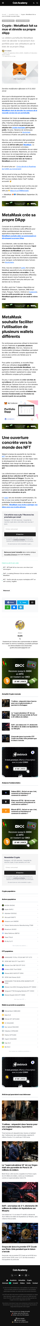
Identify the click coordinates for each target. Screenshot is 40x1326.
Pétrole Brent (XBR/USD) (12, 1011)
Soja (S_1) (8, 1043)
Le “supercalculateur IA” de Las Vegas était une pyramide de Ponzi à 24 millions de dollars (24, 715)
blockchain (26, 132)
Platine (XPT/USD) (10, 1035)
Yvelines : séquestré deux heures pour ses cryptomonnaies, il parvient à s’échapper (24, 703)
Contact (35, 1283)
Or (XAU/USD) (9, 1023)
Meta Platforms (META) (12, 933)
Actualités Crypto (13, 14)
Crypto (29, 1280)
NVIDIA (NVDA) (10, 905)
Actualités (21, 1280)
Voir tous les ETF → (20, 999)
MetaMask (27, 145)
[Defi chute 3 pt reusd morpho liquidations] (6, 727)
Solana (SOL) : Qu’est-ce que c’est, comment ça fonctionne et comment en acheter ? (24, 793)
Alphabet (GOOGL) (11, 913)
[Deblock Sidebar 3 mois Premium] (20, 762)
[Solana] (6, 792)
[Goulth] (20, 625)
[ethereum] (6, 801)
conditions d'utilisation (19, 539)
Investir (15, 1283)
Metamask (6, 590)
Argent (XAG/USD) (11, 1039)
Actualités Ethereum (23, 20)
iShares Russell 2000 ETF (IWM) (15, 995)
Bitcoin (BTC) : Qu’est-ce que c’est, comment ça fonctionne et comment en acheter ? (24, 811)
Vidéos (22, 1283)
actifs (23, 268)
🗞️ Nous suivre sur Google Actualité (20, 1311)
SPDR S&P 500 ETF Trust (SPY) (15, 961)
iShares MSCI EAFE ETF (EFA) (14, 973)
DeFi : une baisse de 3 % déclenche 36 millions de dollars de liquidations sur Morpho (24, 727)
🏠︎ (7, 1280)
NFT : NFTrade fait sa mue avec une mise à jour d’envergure (18, 568)
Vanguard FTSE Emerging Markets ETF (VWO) (19, 991)
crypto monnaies (18, 128)
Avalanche (33, 292)
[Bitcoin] (6, 811)
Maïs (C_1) (8, 1015)
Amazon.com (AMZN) (12, 921)
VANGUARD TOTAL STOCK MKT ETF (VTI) (18, 957)
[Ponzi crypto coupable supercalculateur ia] (6, 715)
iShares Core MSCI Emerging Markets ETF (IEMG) (20, 987)
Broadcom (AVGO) (10, 929)
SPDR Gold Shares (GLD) (12, 977)
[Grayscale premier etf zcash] (6, 738)
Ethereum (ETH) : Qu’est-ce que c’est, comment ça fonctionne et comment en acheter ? (23, 802)
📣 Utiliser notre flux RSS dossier (20, 1315)
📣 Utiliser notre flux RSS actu (20, 1313)
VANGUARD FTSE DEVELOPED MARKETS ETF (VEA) (19, 982)
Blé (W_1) (7, 1047)
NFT (3, 456)
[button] (3, 3)
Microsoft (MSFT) (10, 917)
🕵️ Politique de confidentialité (20, 1322)
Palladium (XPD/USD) (11, 1031)
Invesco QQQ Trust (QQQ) (13, 969)
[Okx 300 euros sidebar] (20, 673)
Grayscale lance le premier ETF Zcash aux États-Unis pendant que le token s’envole (24, 738)
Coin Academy (20, 2)
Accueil (4, 14)
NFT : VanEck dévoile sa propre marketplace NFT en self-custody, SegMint (19, 580)
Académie (13, 1280)
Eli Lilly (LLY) (9, 941)
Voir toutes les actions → (20, 945)
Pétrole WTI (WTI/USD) (12, 1019)
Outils (29, 1283)
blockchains (9, 262)
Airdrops (6, 1283)
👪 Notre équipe (20, 1318)
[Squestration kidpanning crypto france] (6, 703)
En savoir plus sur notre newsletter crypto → (20, 544)
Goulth (20, 636)
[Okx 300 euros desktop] (20, 204)
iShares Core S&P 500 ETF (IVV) (15, 965)
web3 (6, 498)
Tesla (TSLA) (9, 937)
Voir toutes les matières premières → (20, 1051)
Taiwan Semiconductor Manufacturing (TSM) (19, 925)
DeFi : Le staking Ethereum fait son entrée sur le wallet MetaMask (20, 574)
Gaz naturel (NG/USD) (12, 1027)
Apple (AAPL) (9, 909)
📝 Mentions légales (20, 1320)
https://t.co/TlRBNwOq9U (19, 191)
